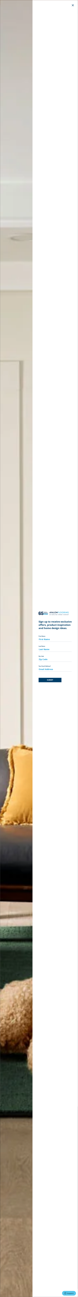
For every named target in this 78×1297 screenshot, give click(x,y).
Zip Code (41, 656)
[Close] (72, 5)
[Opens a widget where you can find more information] (69, 1293)
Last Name (42, 646)
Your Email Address (45, 666)
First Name (42, 636)
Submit (50, 680)
